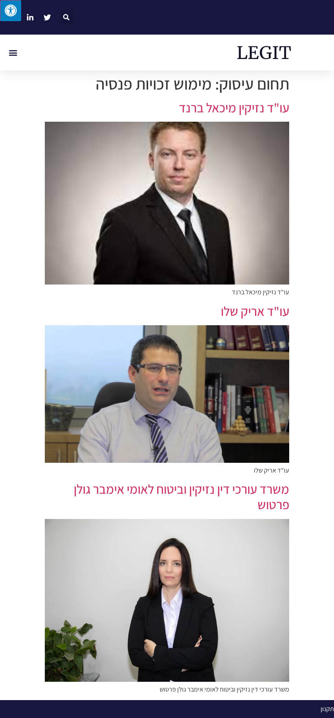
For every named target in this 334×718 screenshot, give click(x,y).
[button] (66, 17)
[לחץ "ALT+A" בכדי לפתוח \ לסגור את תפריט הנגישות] (10, 10)
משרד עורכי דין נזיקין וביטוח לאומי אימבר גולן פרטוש (181, 496)
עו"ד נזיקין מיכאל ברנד (234, 107)
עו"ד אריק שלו (255, 311)
